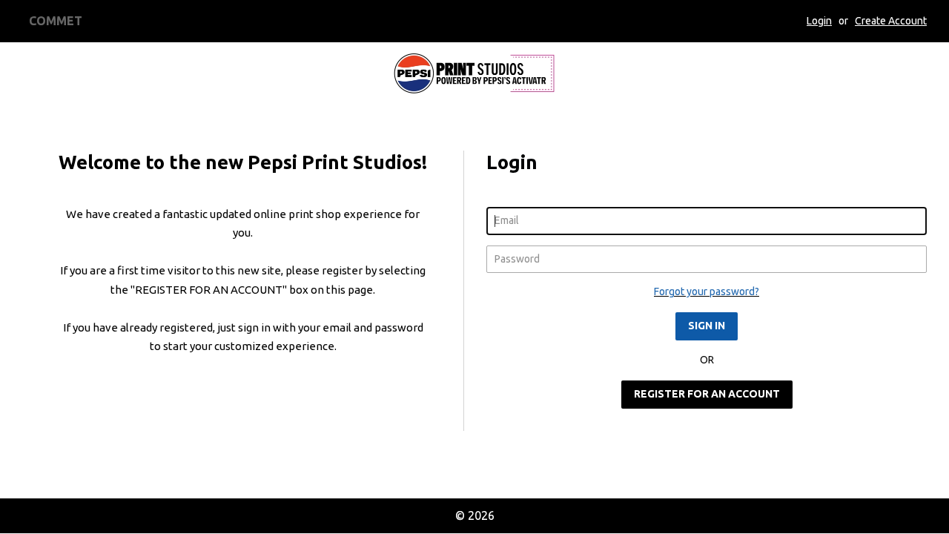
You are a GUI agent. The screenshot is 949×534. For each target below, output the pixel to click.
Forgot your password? (706, 291)
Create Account (891, 21)
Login (819, 21)
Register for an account (707, 394)
